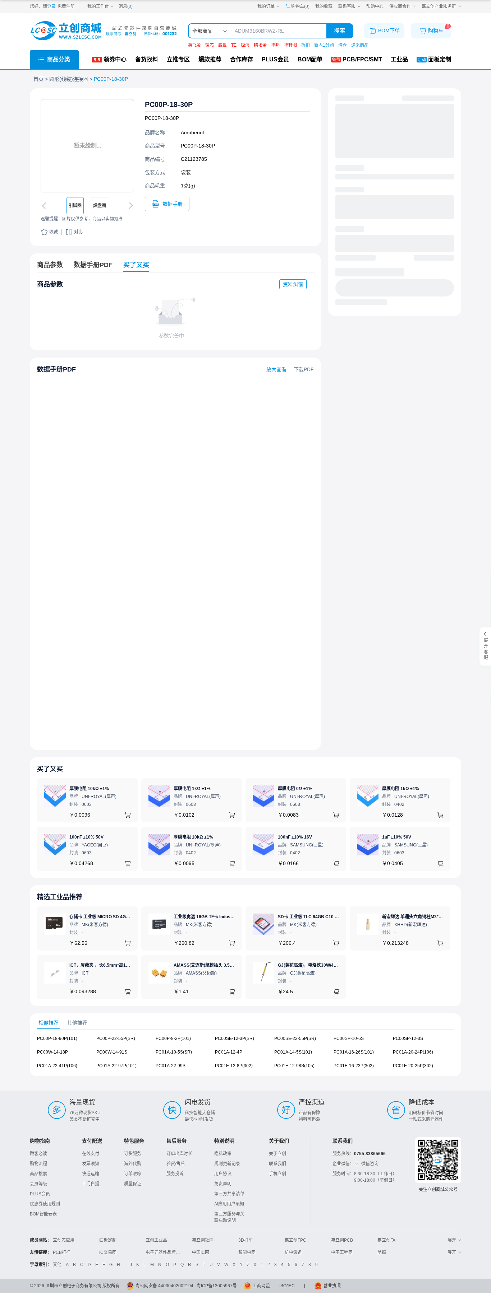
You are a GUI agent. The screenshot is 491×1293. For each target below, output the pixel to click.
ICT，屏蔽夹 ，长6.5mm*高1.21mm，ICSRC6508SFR (122, 965)
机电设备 (293, 1252)
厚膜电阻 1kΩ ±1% (192, 788)
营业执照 (332, 1285)
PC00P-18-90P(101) (57, 1038)
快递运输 (90, 1173)
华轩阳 (290, 45)
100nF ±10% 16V (295, 837)
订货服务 (132, 1153)
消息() (126, 6)
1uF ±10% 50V (396, 837)
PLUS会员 (40, 1193)
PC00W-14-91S (111, 1052)
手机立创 (277, 1173)
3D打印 (245, 1240)
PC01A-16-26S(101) (354, 1052)
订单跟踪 (132, 1173)
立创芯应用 (63, 1240)
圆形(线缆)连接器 (68, 79)
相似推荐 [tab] (48, 1023)
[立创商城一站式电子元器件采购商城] (103, 30)
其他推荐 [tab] (77, 1023)
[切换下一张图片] (129, 205)
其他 (57, 1264)
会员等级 (38, 1183)
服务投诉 (175, 1173)
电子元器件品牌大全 (165, 1252)
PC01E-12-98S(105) (294, 1065)
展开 (452, 1240)
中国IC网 (200, 1252)
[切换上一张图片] (45, 205)
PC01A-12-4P (228, 1052)
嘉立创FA (386, 1240)
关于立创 (277, 1153)
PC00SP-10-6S (349, 1038)
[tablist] (245, 1023)
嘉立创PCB (342, 1240)
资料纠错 (293, 284)
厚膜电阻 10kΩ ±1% (89, 788)
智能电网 (247, 1252)
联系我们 (277, 1163)
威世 (222, 45)
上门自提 (90, 1183)
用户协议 (222, 1173)
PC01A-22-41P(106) (57, 1065)
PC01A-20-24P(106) (413, 1052)
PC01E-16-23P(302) (354, 1065)
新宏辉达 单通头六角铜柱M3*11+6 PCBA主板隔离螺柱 (435, 916)
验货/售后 (175, 1163)
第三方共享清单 (229, 1193)
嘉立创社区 (203, 1240)
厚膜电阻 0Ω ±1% (295, 788)
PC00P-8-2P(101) (173, 1038)
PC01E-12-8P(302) (234, 1065)
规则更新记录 (227, 1163)
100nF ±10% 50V (86, 837)
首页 (38, 79)
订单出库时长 (179, 1153)
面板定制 (107, 1240)
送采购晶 (359, 45)
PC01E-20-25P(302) (413, 1065)
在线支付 (90, 1153)
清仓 (342, 45)
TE (234, 45)
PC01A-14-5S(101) (293, 1052)
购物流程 (38, 1163)
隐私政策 (222, 1153)
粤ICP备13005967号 (217, 1285)
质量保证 (132, 1183)
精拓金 (260, 45)
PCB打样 (61, 1252)
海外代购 (132, 1163)
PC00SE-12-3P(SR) (234, 1038)
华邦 (275, 45)
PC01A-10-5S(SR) (174, 1052)
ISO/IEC (287, 1285)
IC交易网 (107, 1252)
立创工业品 (156, 1240)
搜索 (339, 31)
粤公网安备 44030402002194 (164, 1285)
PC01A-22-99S (170, 1065)
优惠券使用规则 (45, 1203)
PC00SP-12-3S (408, 1038)
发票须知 (90, 1163)
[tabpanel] (245, 1055)
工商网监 (261, 1285)
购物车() (300, 6)
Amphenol (192, 132)
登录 (51, 6)
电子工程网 (342, 1252)
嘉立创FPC (295, 1240)
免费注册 (66, 6)
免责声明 (222, 1183)
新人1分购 (324, 45)
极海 (245, 45)
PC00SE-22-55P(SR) (295, 1038)
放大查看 (276, 369)
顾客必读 (38, 1153)
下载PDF (304, 369)
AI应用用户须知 (229, 1203)
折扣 (305, 45)
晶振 (381, 1252)
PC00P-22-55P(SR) (115, 1038)
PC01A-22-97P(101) (116, 1065)
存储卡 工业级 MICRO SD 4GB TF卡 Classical (114, 916)
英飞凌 (194, 45)
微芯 (209, 45)
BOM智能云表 (43, 1214)
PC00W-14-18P (52, 1052)
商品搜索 (38, 1173)
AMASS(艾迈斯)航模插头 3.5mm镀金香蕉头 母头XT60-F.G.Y (232, 965)
